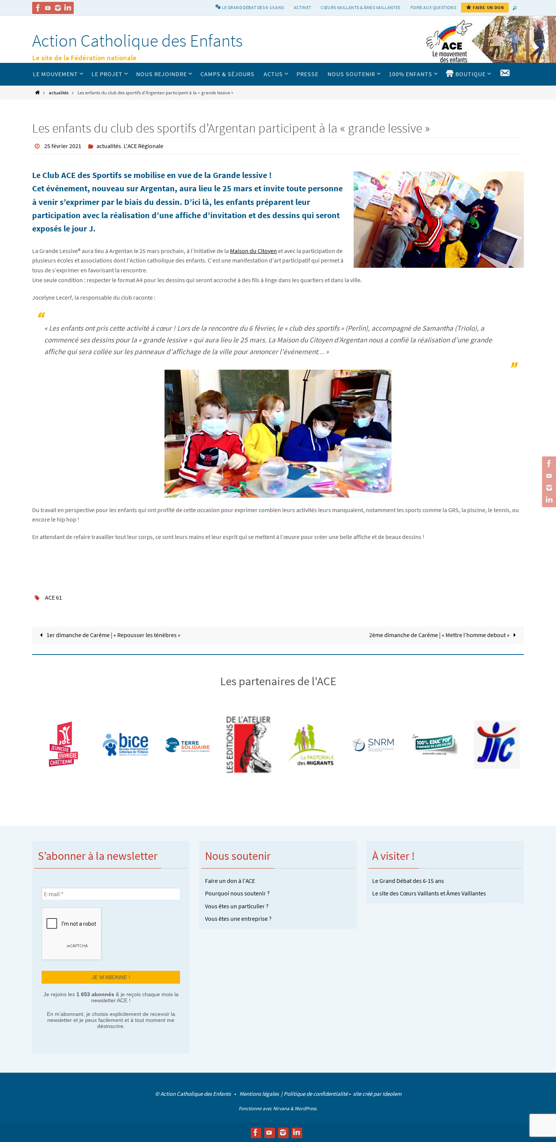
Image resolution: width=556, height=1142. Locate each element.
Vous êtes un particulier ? (237, 906)
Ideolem (391, 1093)
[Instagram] (58, 8)
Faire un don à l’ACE (230, 880)
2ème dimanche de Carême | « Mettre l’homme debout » (440, 635)
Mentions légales (259, 1093)
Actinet (302, 7)
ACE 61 (53, 597)
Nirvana (281, 1108)
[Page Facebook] (38, 8)
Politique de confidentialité (316, 1093)
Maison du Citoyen (253, 251)
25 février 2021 (62, 146)
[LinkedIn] (68, 8)
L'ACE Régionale (143, 146)
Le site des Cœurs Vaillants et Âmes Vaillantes (429, 893)
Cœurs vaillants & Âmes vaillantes (360, 7)
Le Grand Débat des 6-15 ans (408, 880)
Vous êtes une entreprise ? (238, 918)
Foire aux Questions (433, 7)
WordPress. (306, 1108)
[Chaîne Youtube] (48, 8)
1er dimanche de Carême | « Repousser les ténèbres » (112, 635)
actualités (58, 92)
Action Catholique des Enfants (137, 41)
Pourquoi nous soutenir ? (237, 893)
